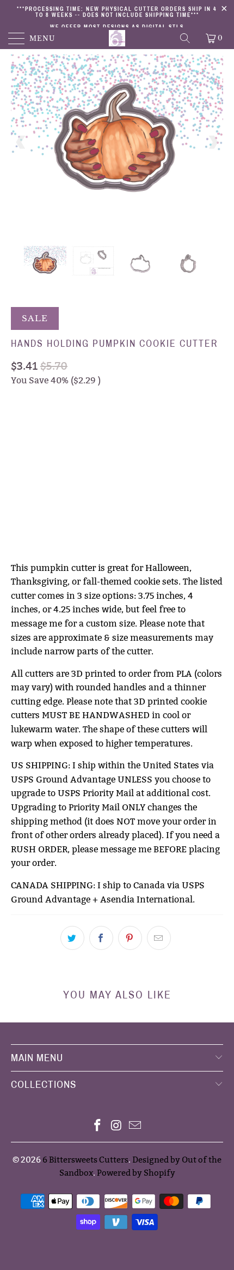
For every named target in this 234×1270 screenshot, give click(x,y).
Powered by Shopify (136, 1172)
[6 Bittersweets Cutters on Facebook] (97, 1126)
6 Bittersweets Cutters (85, 1159)
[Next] (213, 142)
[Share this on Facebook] (101, 938)
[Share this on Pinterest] (130, 938)
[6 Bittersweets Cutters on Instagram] (116, 1126)
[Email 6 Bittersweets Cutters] (135, 1126)
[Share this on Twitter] (72, 938)
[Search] (185, 38)
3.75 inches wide (48, 426)
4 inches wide (123, 426)
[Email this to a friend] (159, 938)
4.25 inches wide (49, 453)
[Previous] (21, 142)
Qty (18, 484)
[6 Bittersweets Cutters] (117, 38)
